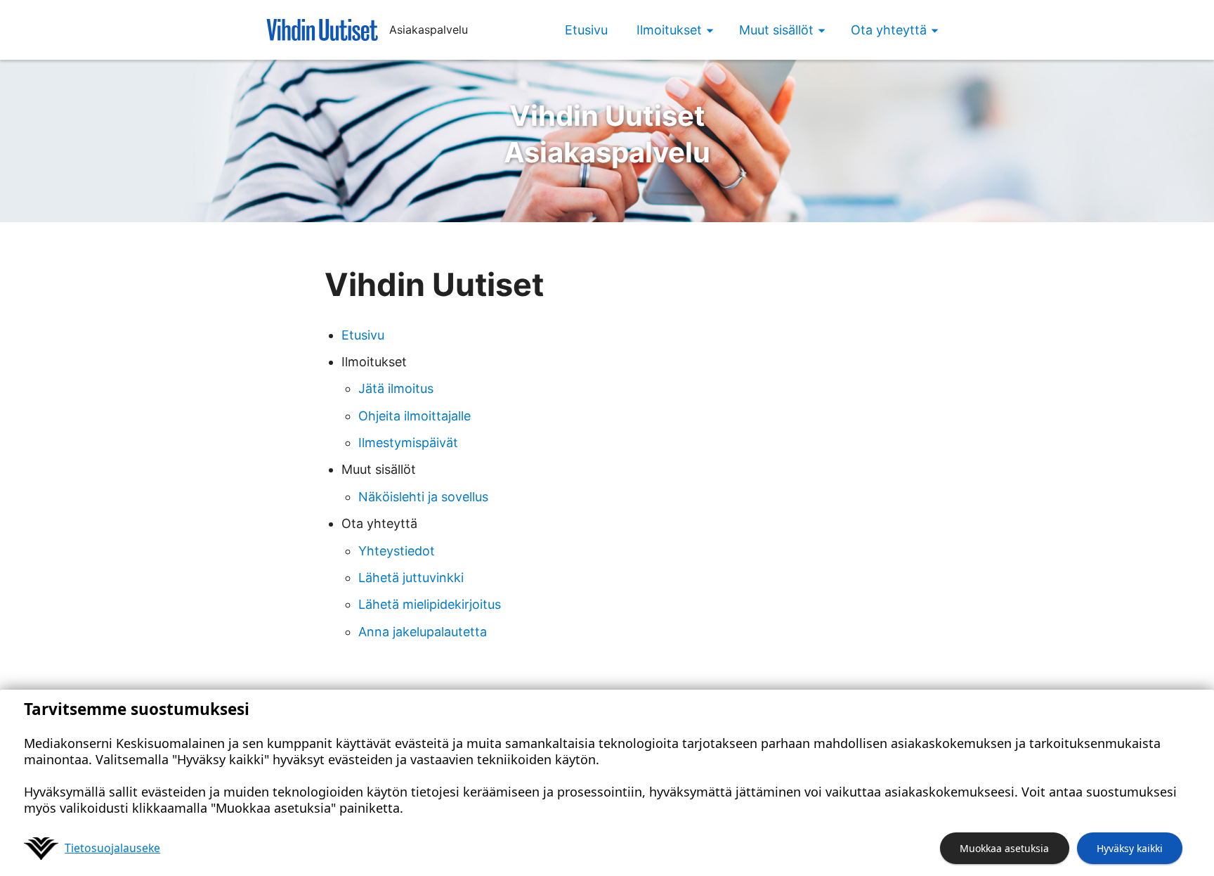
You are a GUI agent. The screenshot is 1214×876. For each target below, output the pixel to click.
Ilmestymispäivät (408, 442)
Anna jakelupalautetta (422, 631)
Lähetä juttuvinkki (411, 577)
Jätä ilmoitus (395, 388)
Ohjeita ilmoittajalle (414, 415)
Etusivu (586, 29)
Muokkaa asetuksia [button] (1004, 848)
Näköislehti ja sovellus (423, 496)
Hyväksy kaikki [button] (1130, 848)
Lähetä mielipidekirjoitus (429, 604)
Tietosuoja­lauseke (112, 848)
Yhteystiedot (396, 550)
